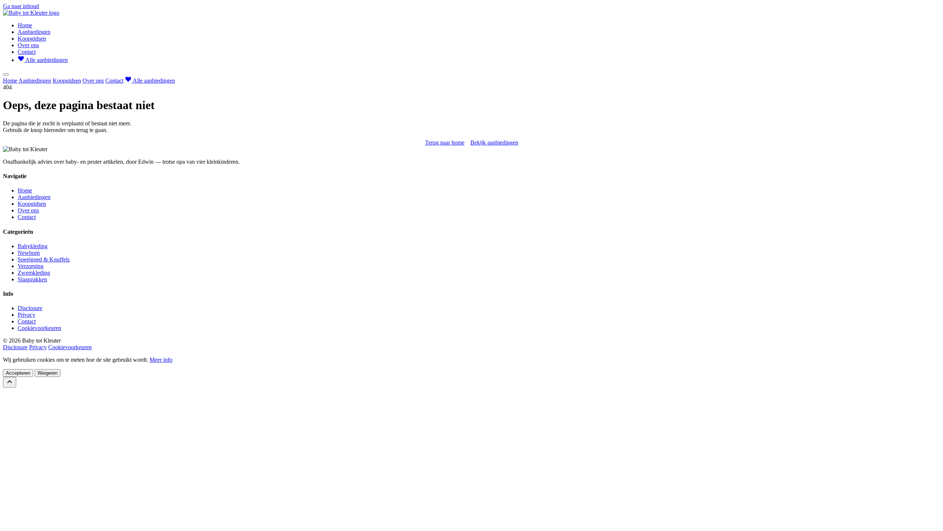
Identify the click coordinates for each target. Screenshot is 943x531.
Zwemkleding (34, 273)
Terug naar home (445, 142)
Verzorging (30, 266)
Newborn (29, 253)
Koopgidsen (32, 38)
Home (25, 25)
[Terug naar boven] (9, 382)
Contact (27, 52)
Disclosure (30, 308)
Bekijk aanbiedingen (494, 142)
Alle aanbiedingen (46, 60)
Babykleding (33, 246)
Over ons (28, 45)
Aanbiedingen (34, 32)
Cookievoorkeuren (39, 328)
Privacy (26, 315)
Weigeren (47, 373)
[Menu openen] (6, 74)
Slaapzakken (32, 279)
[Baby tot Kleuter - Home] (31, 13)
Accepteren (18, 373)
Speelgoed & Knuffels (44, 259)
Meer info (161, 360)
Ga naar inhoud (21, 6)
